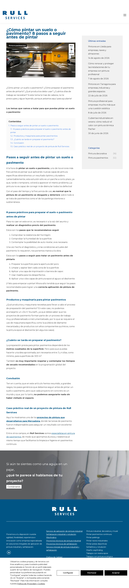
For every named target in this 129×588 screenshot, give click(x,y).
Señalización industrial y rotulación (61, 534)
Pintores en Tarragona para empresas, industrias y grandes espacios (102, 88)
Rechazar (91, 573)
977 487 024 (14, 4)
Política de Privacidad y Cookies (31, 584)
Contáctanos (14, 487)
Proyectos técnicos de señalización (61, 544)
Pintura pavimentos (17, 46)
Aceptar (116, 573)
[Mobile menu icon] (124, 15)
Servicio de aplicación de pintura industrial (64, 531)
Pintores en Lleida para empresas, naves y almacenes (99, 50)
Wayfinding (51, 537)
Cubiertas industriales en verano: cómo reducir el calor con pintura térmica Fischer (101, 123)
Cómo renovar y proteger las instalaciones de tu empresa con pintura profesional (101, 69)
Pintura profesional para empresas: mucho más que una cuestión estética (101, 105)
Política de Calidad (54, 557)
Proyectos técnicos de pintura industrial (63, 541)
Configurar (68, 573)
